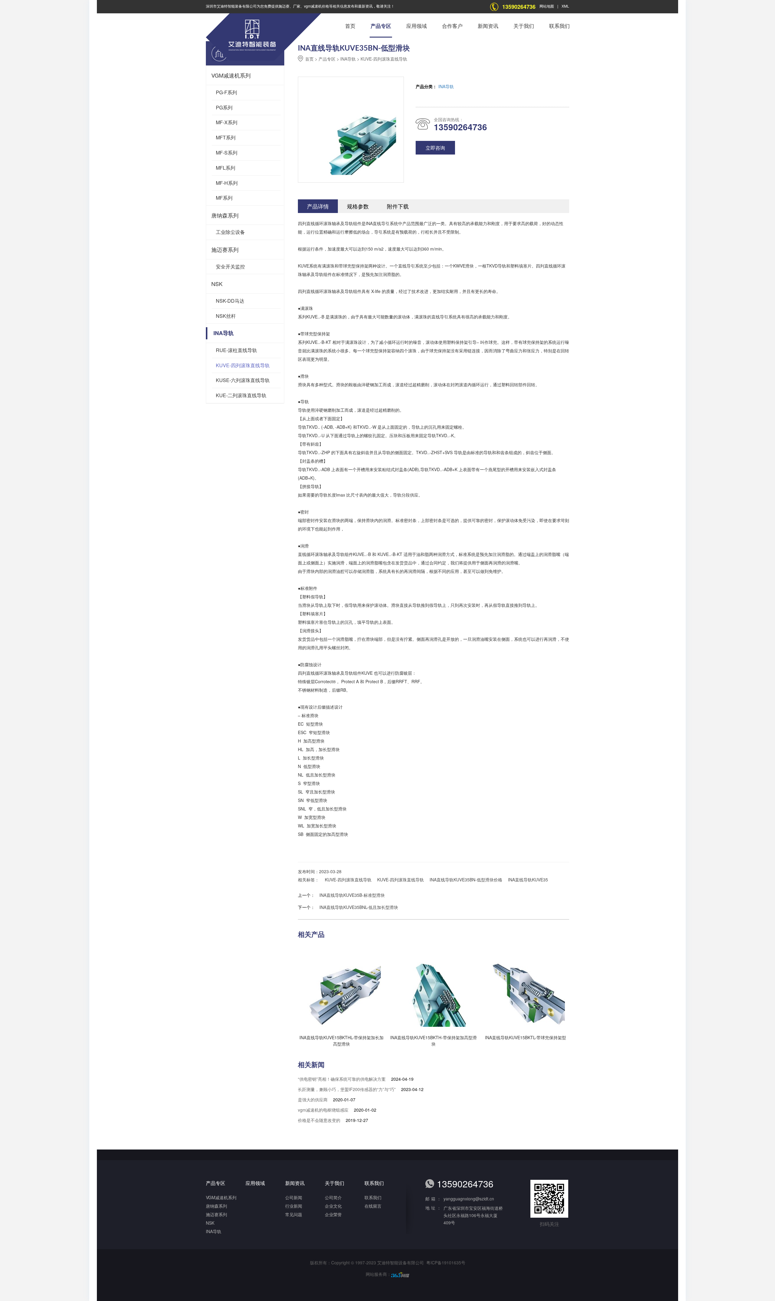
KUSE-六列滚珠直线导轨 (243, 380)
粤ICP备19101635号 (445, 1262)
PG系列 (224, 107)
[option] (433, 534)
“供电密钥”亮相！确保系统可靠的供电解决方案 (342, 1079)
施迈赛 (284, 5)
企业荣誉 (333, 1214)
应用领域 (416, 26)
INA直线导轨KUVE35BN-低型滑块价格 (466, 880)
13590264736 (519, 7)
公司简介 (333, 1197)
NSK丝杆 (226, 315)
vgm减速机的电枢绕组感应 (323, 1110)
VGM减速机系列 (231, 75)
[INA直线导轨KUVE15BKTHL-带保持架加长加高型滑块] (339, 986)
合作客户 (452, 26)
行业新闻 (293, 1206)
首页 (350, 26)
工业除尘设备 (230, 231)
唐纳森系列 (225, 215)
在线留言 (372, 1206)
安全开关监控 (230, 266)
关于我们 (523, 26)
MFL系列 (225, 167)
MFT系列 (226, 137)
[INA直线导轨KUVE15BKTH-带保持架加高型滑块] (431, 986)
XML (565, 5)
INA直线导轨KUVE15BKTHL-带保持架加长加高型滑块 (341, 1040)
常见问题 (293, 1214)
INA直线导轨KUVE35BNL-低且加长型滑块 (358, 907)
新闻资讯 (488, 26)
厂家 (296, 5)
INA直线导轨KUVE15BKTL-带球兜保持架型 (525, 1037)
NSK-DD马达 (230, 300)
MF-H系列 (227, 182)
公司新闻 (293, 1197)
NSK (217, 284)
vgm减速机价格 (316, 5)
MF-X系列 (226, 122)
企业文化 (333, 1206)
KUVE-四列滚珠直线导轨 (243, 365)
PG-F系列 (226, 92)
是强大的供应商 (313, 1099)
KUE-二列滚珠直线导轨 (241, 395)
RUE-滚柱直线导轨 (236, 350)
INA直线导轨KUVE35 (528, 880)
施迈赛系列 (225, 249)
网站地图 (546, 5)
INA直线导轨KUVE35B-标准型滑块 (352, 895)
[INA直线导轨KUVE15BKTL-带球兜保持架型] (523, 986)
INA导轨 (223, 333)
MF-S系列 (226, 152)
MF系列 (224, 197)
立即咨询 (435, 147)
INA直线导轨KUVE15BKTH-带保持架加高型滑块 (433, 1040)
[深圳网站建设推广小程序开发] (400, 1274)
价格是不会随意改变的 (319, 1120)
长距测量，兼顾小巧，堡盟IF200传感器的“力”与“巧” (347, 1089)
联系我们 (559, 26)
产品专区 (381, 26)
